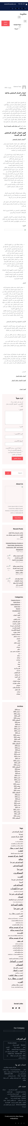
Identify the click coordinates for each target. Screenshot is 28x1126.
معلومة (23, 14)
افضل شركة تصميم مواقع (15, 857)
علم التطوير (17, 672)
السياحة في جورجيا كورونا (17, 881)
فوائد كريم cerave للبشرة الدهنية (16, 958)
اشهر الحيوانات (16, 621)
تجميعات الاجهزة (16, 634)
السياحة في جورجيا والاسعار (16, 899)
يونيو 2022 (17, 796)
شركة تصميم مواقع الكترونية (16, 931)
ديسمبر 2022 (16, 784)
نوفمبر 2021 (17, 811)
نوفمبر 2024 (17, 737)
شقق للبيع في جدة (15, 1098)
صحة (19, 664)
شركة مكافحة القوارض (18, 950)
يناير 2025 (17, 733)
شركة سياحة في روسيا (13, 1071)
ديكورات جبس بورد (15, 651)
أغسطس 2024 (16, 743)
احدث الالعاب (16, 619)
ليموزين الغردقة (18, 968)
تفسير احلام (17, 643)
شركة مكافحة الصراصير (18, 947)
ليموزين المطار (18, 970)
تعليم (19, 640)
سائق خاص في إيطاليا (16, 1055)
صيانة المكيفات (10, 954)
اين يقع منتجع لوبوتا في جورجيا (18, 901)
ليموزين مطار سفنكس (17, 985)
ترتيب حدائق (17, 636)
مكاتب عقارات (16, 683)
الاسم (21, 426)
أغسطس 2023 (16, 767)
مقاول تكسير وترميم (16, 1102)
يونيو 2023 (17, 771)
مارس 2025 (17, 728)
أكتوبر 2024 (17, 739)
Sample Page (17, 24)
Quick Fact (17, 606)
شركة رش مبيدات (19, 943)
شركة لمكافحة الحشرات (18, 945)
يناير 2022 (17, 807)
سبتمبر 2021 (17, 816)
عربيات (18, 670)
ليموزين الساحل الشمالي (16, 963)
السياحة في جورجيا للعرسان (18, 891)
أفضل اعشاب (22, 389)
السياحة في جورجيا (15, 625)
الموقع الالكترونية (15, 630)
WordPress (15, 1118)
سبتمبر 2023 (17, 764)
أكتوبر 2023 (17, 762)
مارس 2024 (17, 754)
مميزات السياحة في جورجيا (17, 987)
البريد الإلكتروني (18, 433)
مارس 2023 (17, 777)
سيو (19, 662)
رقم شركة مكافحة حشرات (17, 920)
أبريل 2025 (17, 726)
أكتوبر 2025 (17, 716)
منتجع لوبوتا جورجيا (15, 1069)
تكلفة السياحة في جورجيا (17, 906)
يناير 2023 (17, 781)
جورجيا (16, 28)
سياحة (18, 657)
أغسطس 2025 (16, 720)
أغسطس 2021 (16, 818)
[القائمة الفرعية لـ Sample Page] (20, 27)
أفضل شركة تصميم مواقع (17, 838)
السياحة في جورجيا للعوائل (16, 895)
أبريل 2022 (17, 801)
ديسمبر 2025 (16, 711)
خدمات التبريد (21, 918)
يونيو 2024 (17, 747)
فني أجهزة (17, 677)
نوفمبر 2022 (17, 786)
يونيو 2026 (17, 709)
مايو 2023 (17, 773)
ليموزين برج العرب (19, 972)
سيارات (18, 660)
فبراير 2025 (17, 730)
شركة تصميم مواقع (16, 927)
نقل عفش (17, 689)
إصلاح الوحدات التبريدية (19, 841)
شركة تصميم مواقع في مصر (16, 939)
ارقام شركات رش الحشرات (17, 843)
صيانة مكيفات (21, 956)
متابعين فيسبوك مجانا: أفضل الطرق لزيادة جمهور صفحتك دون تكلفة (14, 535)
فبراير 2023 (17, 779)
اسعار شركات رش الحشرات (17, 845)
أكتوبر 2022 (17, 788)
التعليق (21, 409)
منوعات (18, 685)
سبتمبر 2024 (17, 741)
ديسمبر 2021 (16, 809)
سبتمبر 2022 (17, 790)
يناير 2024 (17, 758)
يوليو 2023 (17, 769)
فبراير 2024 (17, 756)
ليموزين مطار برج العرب (15, 980)
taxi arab (23, 1075)
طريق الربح (17, 668)
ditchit (24, 994)
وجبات (18, 691)
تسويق (18, 638)
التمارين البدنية (16, 623)
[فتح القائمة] (19, 17)
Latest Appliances (15, 604)
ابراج (19, 617)
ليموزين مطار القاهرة (16, 975)
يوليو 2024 (17, 745)
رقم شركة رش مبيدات (13, 918)
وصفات (18, 694)
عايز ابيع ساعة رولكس (15, 1078)
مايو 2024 (17, 750)
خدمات (18, 647)
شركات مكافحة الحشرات (17, 924)
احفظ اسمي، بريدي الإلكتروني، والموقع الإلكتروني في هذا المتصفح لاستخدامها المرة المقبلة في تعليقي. (13, 451)
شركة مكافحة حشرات (18, 954)
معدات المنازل (16, 681)
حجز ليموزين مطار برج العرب (16, 915)
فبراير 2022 (17, 805)
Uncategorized (16, 611)
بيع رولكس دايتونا (11, 1100)
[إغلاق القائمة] (25, 21)
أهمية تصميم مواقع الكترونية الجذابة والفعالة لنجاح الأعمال (17, 558)
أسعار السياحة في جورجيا (17, 833)
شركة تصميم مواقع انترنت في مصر (15, 935)
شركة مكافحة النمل (19, 952)
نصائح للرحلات (16, 687)
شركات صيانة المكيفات (19, 922)
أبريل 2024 (17, 752)
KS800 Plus (11, 1053)
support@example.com (10, 4)
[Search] (8, 473)
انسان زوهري (16, 632)
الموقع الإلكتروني (18, 441)
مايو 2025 (17, 724)
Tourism (18, 608)
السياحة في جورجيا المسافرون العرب (18, 871)
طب (19, 666)
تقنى (19, 645)
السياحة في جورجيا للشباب (17, 887)
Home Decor (16, 602)
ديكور (18, 649)
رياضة (18, 655)
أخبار (19, 613)
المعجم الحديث (16, 628)
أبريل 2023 (17, 775)
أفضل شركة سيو (13, 1089)
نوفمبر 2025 (17, 713)
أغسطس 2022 (16, 792)
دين (19, 653)
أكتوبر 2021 (17, 813)
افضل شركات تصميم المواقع (17, 853)
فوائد (19, 679)
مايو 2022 (17, 799)
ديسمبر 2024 (16, 735)
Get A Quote (5, 23)
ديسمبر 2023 (16, 760)
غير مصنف (17, 674)
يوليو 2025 (17, 722)
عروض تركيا (17, 1047)
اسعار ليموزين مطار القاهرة (16, 849)
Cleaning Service (15, 600)
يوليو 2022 (17, 794)
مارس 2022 (17, 803)
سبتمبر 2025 (17, 718)
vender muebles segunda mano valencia (15, 996)
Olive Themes (19, 1116)
